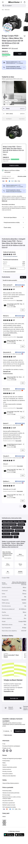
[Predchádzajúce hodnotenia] (20, 506)
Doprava (4, 765)
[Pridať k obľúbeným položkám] (24, 36)
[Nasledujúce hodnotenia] (24, 506)
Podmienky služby (6, 790)
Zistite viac (4, 201)
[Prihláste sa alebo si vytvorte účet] (21, 2)
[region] (14, 649)
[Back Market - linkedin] (3, 750)
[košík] (24, 2)
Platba (4, 762)
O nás (3, 743)
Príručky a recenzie (7, 771)
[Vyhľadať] (3, 5)
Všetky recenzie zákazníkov (9, 775)
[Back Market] (14, 2)
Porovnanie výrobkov (7, 773)
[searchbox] (15, 5)
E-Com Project (5, 178)
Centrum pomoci (6, 769)
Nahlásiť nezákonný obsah (8, 805)
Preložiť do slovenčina (8, 373)
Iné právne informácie (7, 800)
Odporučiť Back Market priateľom (10, 783)
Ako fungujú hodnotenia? (10, 271)
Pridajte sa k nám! (6, 748)
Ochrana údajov (6, 795)
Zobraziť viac (6, 335)
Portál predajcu (6, 760)
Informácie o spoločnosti (8, 802)
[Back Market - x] (10, 750)
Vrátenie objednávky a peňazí (9, 767)
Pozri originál (19, 300)
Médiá (4, 816)
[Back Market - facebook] (7, 750)
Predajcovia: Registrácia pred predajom (12, 758)
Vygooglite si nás (8, 691)
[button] (7, 28)
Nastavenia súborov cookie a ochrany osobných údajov (11, 797)
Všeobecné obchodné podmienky (10, 792)
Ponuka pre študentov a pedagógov (11, 746)
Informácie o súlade (22, 176)
